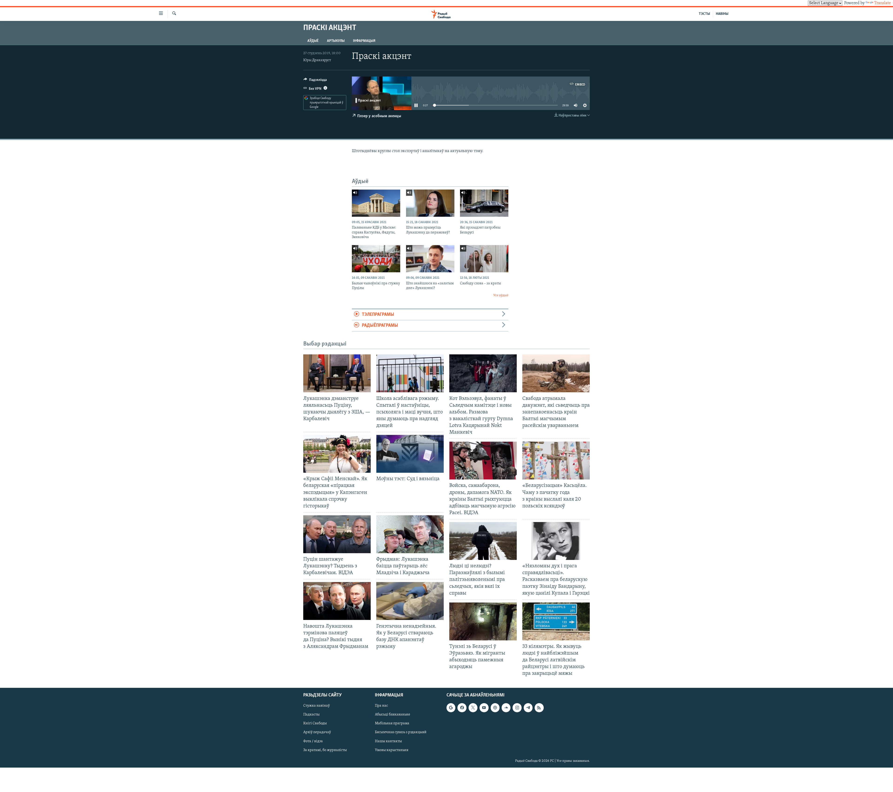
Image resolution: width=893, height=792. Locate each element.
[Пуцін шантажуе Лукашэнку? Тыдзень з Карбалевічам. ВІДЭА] (337, 534)
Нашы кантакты (388, 741)
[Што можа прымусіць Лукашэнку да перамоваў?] (430, 203)
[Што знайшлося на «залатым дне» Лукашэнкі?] (430, 258)
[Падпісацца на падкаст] (495, 707)
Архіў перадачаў (317, 732)
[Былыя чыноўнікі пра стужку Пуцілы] (376, 258)
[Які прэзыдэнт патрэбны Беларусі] (484, 203)
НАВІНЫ (722, 14)
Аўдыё (313, 41)
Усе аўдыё (500, 295)
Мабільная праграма (392, 723)
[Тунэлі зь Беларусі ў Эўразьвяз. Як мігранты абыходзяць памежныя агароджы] (483, 621)
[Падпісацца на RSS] (539, 707)
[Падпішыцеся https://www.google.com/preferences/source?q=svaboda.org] (450, 707)
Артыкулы (336, 41)
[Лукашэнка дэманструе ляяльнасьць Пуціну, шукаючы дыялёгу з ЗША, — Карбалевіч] (337, 373)
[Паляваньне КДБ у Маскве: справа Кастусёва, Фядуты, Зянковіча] (376, 203)
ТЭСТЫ (704, 14)
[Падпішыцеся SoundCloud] (506, 707)
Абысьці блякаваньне (392, 714)
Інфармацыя (364, 41)
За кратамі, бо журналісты (325, 750)
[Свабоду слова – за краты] (484, 258)
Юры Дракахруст (317, 60)
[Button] (315, 81)
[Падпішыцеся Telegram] (528, 707)
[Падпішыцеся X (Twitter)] (473, 707)
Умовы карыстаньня (391, 750)
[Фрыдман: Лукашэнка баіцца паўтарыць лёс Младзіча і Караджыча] (410, 534)
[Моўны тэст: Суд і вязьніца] (410, 454)
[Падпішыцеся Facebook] (461, 707)
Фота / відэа (313, 741)
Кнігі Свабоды (315, 723)
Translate (882, 3)
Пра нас (381, 706)
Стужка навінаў (316, 706)
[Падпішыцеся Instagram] (517, 707)
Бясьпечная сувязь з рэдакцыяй (401, 732)
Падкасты (311, 714)
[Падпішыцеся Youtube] (484, 707)
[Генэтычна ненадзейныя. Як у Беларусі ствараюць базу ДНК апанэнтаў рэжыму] (410, 601)
